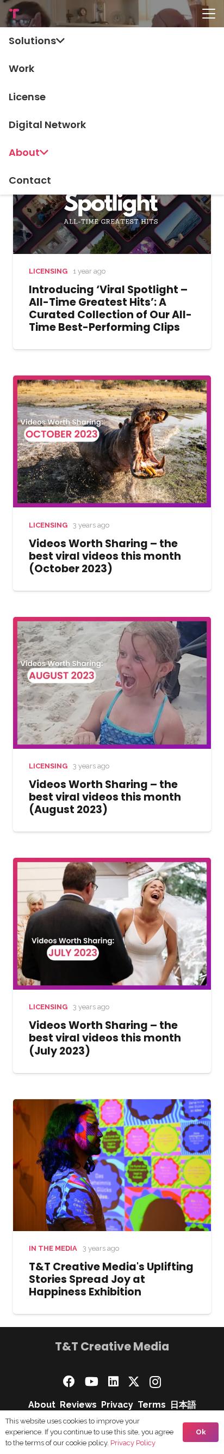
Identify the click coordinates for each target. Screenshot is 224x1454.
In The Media (53, 1248)
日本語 (183, 1405)
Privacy (117, 1405)
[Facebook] (69, 1382)
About (41, 1405)
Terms (152, 1405)
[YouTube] (91, 1382)
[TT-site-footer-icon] (14, 13)
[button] (208, 13)
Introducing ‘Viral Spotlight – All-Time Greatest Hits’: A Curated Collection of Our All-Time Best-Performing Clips (110, 308)
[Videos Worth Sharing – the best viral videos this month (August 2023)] (112, 683)
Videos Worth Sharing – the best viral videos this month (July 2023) (105, 1038)
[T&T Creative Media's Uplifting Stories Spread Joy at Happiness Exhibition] (112, 1165)
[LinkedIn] (113, 1382)
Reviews (78, 1405)
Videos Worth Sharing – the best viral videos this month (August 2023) (105, 797)
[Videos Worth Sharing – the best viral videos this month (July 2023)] (112, 924)
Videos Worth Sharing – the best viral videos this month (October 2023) (105, 556)
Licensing (48, 271)
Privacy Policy (132, 1443)
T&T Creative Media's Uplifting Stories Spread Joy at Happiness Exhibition (111, 1279)
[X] (134, 1382)
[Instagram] (155, 1382)
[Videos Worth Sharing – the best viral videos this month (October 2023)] (112, 441)
